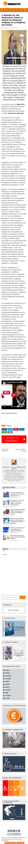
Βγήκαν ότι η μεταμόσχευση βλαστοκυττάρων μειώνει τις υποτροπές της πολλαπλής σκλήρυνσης (17, 521)
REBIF (6, 692)
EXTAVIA (7, 681)
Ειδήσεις (9, 425)
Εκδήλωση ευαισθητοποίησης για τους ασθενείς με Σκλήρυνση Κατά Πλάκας (17, 529)
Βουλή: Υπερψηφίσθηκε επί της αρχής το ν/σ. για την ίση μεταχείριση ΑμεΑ (17, 494)
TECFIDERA (8, 695)
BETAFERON (8, 676)
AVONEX (7, 670)
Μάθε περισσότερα (10, 843)
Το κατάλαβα (20, 843)
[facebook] (15, 10)
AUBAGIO (7, 673)
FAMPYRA (7, 684)
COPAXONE (8, 678)
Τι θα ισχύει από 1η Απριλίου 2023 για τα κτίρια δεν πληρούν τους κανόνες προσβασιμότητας (17, 503)
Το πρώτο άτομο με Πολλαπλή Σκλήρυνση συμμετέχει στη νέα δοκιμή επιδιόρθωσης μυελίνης (17, 512)
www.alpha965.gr (11, 413)
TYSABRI (7, 698)
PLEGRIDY (7, 690)
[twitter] (18, 10)
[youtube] (25, 10)
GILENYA (7, 687)
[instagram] (22, 10)
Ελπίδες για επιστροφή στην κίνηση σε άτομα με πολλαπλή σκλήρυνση (17, 537)
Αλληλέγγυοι (5, 27)
